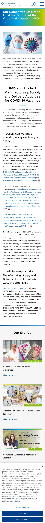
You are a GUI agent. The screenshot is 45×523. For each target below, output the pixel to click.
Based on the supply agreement (17, 288)
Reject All (22, 513)
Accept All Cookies (22, 519)
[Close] (42, 466)
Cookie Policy (15, 501)
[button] (42, 4)
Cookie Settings (22, 507)
